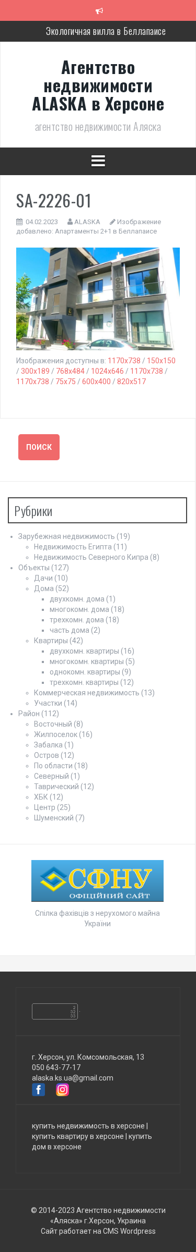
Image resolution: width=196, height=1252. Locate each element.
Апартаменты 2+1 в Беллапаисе (106, 231)
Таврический (56, 786)
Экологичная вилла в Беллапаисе (106, 31)
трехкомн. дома (77, 620)
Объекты (34, 567)
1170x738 (124, 361)
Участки (48, 703)
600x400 (96, 381)
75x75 (65, 381)
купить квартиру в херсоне (78, 1136)
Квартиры (51, 640)
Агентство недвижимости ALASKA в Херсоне (98, 84)
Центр (44, 807)
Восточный (53, 724)
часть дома (69, 630)
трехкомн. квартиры (84, 682)
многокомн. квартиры (87, 661)
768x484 (70, 371)
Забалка (48, 745)
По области (53, 766)
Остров (46, 755)
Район (29, 713)
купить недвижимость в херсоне (88, 1126)
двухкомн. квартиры (84, 651)
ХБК (41, 797)
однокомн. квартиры (85, 672)
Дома (44, 588)
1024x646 (107, 371)
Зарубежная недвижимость (66, 536)
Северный (51, 776)
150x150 (161, 361)
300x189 (35, 371)
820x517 (131, 381)
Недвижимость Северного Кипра (91, 557)
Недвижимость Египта (73, 547)
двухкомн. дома (77, 599)
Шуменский (54, 818)
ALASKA (87, 222)
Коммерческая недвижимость (87, 693)
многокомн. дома (79, 609)
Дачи (43, 578)
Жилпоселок (55, 734)
